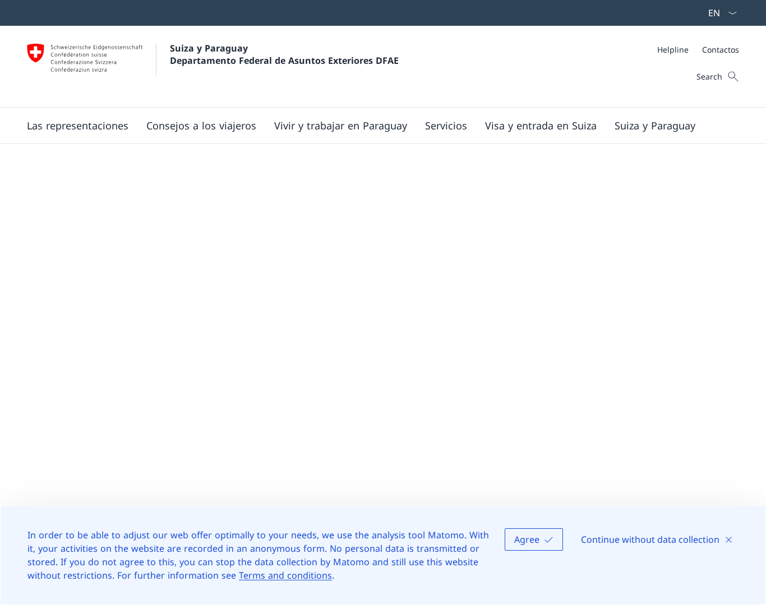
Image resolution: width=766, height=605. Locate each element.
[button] (77, 125)
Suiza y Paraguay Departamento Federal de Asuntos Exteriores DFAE (284, 54)
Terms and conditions (285, 575)
